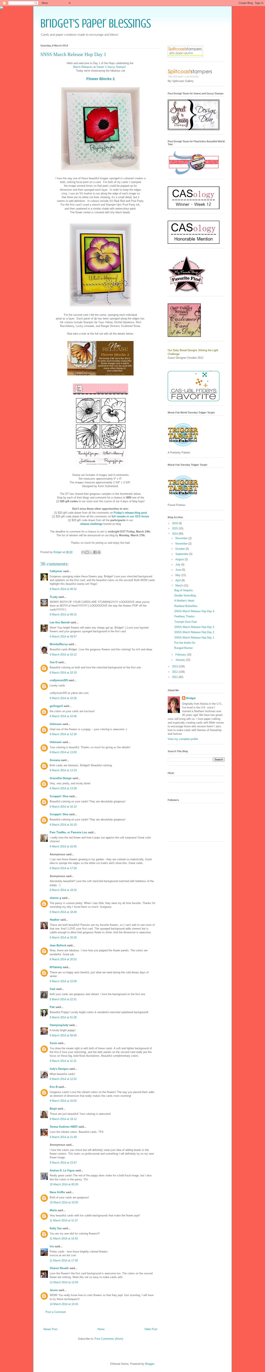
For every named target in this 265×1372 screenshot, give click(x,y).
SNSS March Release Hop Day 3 (194, 627)
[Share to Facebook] (95, 552)
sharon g (55, 897)
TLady (54, 596)
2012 (175, 671)
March (179, 585)
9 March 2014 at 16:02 (63, 1100)
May (178, 575)
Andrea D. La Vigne (62, 1170)
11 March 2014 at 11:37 (64, 1220)
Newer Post (50, 1329)
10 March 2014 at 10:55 (64, 1202)
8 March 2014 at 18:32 (63, 890)
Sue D (53, 662)
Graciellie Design (61, 778)
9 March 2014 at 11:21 (63, 1061)
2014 (175, 533)
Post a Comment (56, 1312)
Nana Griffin (57, 1192)
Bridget (190, 698)
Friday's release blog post (130, 512)
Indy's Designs (59, 1068)
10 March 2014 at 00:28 (64, 1184)
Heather (54, 919)
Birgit (53, 1108)
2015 (175, 528)
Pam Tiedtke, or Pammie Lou (68, 832)
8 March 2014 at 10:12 (63, 654)
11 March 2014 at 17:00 (64, 1260)
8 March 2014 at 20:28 (63, 937)
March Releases (83, 66)
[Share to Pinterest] (99, 552)
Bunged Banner (183, 647)
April (178, 580)
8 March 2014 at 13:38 (63, 788)
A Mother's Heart (184, 600)
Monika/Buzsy (59, 644)
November (181, 543)
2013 (175, 666)
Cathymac (56, 571)
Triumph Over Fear (185, 621)
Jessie (54, 1290)
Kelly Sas (56, 1228)
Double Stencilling (185, 595)
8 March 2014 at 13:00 (63, 752)
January (180, 659)
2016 (175, 523)
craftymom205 (59, 680)
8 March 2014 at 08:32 (63, 589)
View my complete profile (183, 739)
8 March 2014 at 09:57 (63, 636)
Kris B (54, 1086)
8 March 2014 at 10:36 (63, 698)
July (178, 564)
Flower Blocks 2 (100, 79)
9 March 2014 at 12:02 (63, 1079)
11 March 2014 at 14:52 (64, 1238)
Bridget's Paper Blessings (95, 23)
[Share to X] (91, 552)
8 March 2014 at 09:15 (63, 614)
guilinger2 (56, 706)
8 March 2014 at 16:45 (63, 846)
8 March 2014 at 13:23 (63, 770)
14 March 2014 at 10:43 (64, 1304)
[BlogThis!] (87, 552)
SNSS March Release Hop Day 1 (194, 637)
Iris (52, 1246)
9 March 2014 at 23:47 (63, 1162)
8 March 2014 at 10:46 (63, 716)
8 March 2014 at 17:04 (63, 868)
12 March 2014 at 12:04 (64, 1282)
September (182, 554)
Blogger (149, 1363)
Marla (53, 1210)
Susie (53, 1043)
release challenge (91, 523)
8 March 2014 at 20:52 (63, 959)
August (180, 559)
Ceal (52, 989)
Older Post (151, 1329)
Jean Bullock (58, 945)
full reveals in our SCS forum (130, 516)
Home (101, 1329)
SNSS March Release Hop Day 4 (194, 611)
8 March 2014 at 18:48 (63, 912)
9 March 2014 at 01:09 (63, 1017)
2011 (175, 677)
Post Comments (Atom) (109, 1338)
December (181, 538)
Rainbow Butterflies (186, 606)
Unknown (56, 724)
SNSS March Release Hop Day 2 (194, 632)
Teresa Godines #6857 (64, 1126)
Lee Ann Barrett (60, 622)
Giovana (55, 760)
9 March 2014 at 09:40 (63, 1035)
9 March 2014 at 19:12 (63, 1119)
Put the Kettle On (184, 642)
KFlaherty (56, 967)
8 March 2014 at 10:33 (63, 672)
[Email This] (83, 552)
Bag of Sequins (183, 590)
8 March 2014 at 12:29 (63, 734)
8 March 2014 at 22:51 (63, 999)
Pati (52, 1007)
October (180, 548)
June (178, 569)
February (181, 654)
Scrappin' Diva (59, 796)
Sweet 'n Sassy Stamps (110, 66)
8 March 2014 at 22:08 (63, 981)
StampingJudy (59, 1025)
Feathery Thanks (184, 616)
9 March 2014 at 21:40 (63, 1137)
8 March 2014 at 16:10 (63, 806)
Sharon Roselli (59, 1268)
